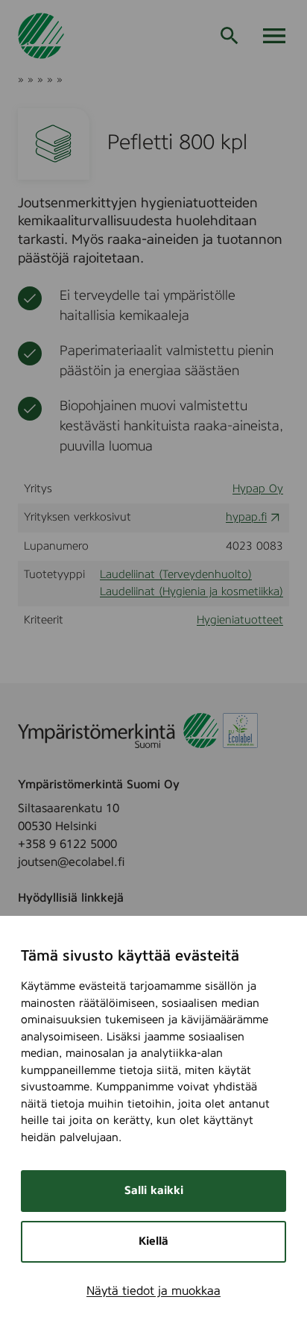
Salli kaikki (153, 1190)
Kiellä (153, 1241)
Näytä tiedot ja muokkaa (153, 1291)
